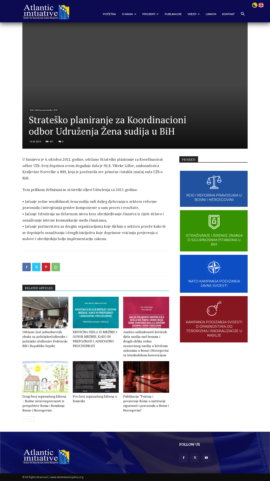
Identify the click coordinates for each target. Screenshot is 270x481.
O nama (127, 14)
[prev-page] (25, 419)
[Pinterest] (46, 267)
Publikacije (173, 14)
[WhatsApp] (55, 267)
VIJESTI (192, 14)
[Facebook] (26, 267)
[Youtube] (206, 458)
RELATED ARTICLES (39, 288)
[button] (243, 14)
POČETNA (109, 14)
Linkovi (211, 14)
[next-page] (31, 419)
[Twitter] (36, 267)
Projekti (148, 14)
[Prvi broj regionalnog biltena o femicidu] (96, 377)
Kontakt (228, 14)
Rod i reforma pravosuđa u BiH (44, 110)
